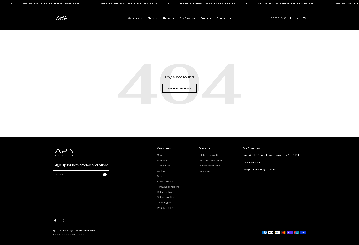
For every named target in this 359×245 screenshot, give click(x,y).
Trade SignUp (164, 202)
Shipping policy (165, 197)
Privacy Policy (165, 181)
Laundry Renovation (209, 165)
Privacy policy (60, 234)
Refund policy (77, 234)
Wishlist (161, 170)
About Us (168, 18)
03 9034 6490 (278, 18)
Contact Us (224, 18)
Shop (151, 18)
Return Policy (164, 192)
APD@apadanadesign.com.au (259, 169)
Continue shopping (179, 88)
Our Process (187, 18)
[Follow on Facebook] (55, 220)
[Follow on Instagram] (62, 220)
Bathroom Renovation (211, 160)
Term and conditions (168, 186)
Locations (204, 170)
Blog (160, 176)
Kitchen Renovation (209, 155)
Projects (206, 18)
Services (133, 18)
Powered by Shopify (85, 230)
